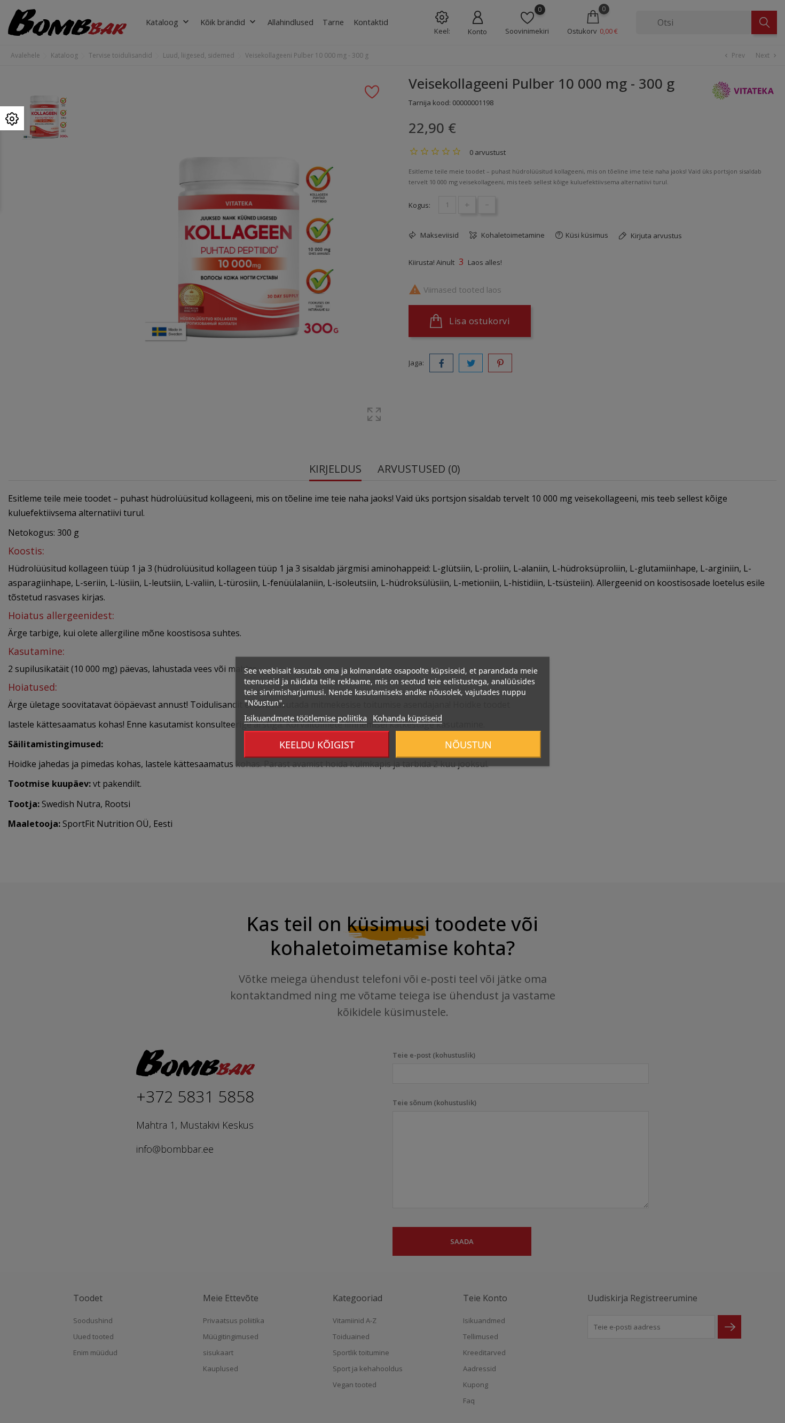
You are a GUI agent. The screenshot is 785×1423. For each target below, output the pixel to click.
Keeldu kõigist (317, 744)
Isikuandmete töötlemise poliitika (305, 718)
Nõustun (468, 744)
